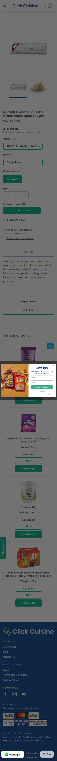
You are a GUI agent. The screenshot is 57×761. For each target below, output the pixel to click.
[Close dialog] (54, 366)
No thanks (42, 391)
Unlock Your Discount (42, 387)
